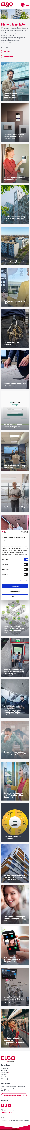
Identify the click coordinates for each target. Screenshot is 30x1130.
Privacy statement (19, 1118)
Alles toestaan (15, 586)
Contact (3, 1077)
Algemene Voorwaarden (8, 1120)
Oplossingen (8, 56)
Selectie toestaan (15, 591)
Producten (4, 1070)
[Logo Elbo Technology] (7, 4)
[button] (23, 5)
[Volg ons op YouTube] (9, 1105)
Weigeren (15, 596)
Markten (7, 51)
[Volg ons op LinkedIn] (6, 1105)
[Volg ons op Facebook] (2, 1105)
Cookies (3, 1118)
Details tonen (21, 581)
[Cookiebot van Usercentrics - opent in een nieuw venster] (21, 532)
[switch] (26, 564)
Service (3, 1074)
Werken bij (4, 1079)
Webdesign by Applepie (22, 1120)
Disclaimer (10, 1118)
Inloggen (4, 1072)
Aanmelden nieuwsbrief (12, 1095)
